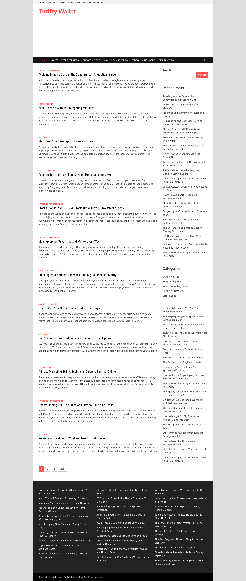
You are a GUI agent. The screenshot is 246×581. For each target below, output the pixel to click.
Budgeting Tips (91, 60)
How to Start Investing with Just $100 (183, 357)
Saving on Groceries (116, 60)
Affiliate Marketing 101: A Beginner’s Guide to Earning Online (77, 371)
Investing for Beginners (65, 60)
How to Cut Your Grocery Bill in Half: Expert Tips (69, 308)
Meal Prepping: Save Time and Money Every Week (69, 241)
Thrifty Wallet (57, 11)
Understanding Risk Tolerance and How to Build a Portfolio (75, 405)
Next (62, 468)
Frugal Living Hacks (143, 60)
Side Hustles (166, 60)
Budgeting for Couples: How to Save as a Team (122, 536)
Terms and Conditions (92, 2)
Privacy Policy (74, 2)
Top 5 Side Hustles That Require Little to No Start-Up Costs (76, 338)
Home (43, 60)
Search (167, 70)
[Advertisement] (123, 38)
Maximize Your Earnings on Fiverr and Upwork (67, 141)
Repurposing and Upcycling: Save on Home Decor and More (75, 175)
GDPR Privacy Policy (56, 2)
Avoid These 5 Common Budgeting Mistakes (66, 108)
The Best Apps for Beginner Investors (183, 362)
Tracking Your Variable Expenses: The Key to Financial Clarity (77, 275)
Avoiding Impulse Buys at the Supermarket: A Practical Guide (77, 74)
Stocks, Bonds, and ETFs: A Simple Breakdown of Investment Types (81, 208)
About (42, 2)
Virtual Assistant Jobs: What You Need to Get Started (72, 438)
